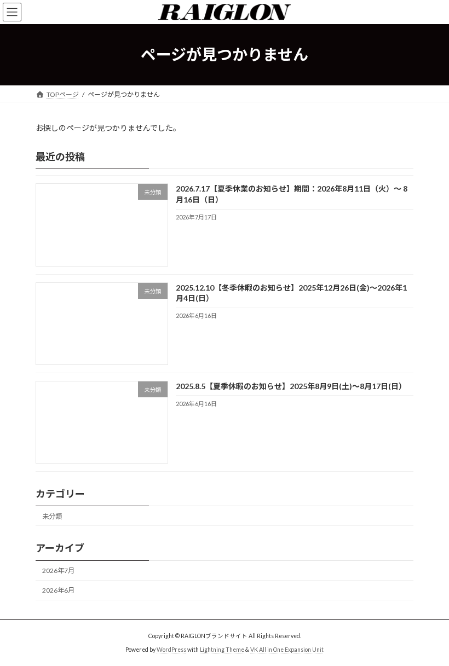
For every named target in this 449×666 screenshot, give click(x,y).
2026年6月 (58, 590)
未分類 (52, 516)
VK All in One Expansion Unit (287, 649)
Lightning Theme (222, 649)
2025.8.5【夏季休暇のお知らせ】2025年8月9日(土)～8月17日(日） (291, 386)
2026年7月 (58, 570)
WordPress (171, 649)
